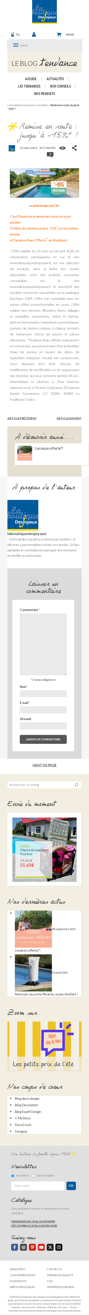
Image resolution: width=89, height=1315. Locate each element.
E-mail (24, 703)
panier (70, 34)
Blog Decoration (26, 1105)
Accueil (31, 79)
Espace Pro (17, 1269)
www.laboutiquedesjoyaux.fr (30, 263)
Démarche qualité (60, 1275)
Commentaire (30, 610)
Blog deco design (27, 1098)
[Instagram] (58, 1247)
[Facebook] (14, 1247)
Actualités (55, 79)
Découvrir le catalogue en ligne (34, 1225)
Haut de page (45, 765)
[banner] (44, 12)
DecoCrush (23, 1125)
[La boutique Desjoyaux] (44, 61)
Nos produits (44, 94)
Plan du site (18, 1281)
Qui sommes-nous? (23, 1275)
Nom (24, 687)
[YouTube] (41, 1247)
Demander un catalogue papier (33, 1221)
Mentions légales (22, 1287)
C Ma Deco (23, 1118)
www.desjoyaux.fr (60, 1287)
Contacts (54, 1269)
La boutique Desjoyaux (21, 105)
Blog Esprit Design (28, 1111)
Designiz (21, 1131)
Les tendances (29, 86)
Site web (25, 719)
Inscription (22, 1175)
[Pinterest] (32, 1247)
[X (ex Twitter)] (50, 1247)
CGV (50, 1281)
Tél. (18, 34)
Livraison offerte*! (49, 448)
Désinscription (45, 1175)
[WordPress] (23, 1247)
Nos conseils (60, 86)
